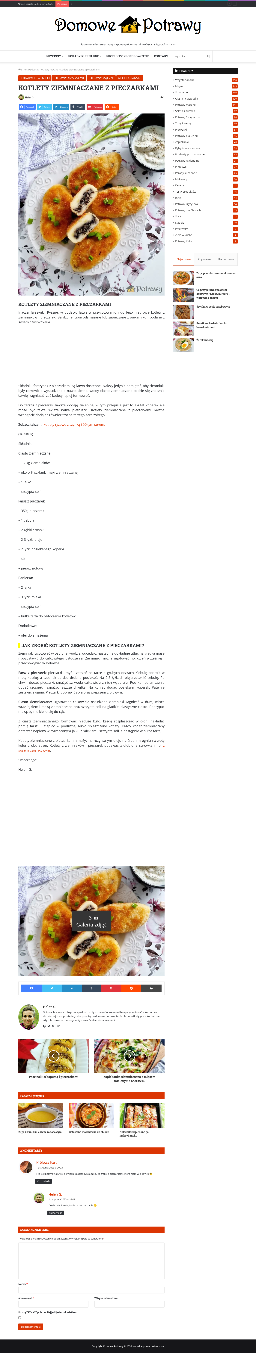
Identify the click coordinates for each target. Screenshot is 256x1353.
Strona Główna (29, 69)
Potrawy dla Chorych (188, 210)
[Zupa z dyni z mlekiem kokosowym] (40, 1115)
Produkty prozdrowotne (127, 56)
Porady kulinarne (83, 56)
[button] (91, 921)
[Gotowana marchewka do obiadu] (91, 1115)
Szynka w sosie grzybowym (213, 306)
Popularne (204, 259)
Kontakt (161, 56)
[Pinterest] (54, 1026)
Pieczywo (180, 167)
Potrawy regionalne (187, 160)
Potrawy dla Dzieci (34, 78)
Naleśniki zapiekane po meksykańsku (134, 1133)
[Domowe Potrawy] (128, 25)
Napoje (179, 222)
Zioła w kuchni (184, 235)
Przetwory (181, 229)
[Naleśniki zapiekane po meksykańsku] (142, 1115)
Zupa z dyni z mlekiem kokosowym (40, 1132)
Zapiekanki (182, 142)
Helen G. (29, 97)
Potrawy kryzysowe (69, 78)
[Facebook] (45, 1026)
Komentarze (226, 259)
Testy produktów (185, 191)
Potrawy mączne (49, 69)
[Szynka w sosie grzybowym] (183, 312)
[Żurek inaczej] (183, 345)
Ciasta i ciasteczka (186, 98)
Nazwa (23, 1284)
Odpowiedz (43, 1181)
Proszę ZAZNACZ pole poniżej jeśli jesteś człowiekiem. (47, 1312)
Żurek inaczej (204, 340)
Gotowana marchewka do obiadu (89, 1132)
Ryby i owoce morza (187, 148)
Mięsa (179, 86)
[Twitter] (49, 1026)
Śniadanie (181, 92)
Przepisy (53, 56)
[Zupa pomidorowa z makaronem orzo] (183, 278)
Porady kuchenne (186, 173)
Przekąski (181, 129)
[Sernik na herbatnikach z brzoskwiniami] (183, 328)
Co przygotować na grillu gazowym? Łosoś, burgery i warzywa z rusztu (213, 293)
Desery (179, 185)
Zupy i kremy (183, 123)
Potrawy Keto (183, 241)
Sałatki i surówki (185, 111)
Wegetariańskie (130, 78)
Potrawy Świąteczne (187, 117)
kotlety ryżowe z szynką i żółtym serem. (74, 424)
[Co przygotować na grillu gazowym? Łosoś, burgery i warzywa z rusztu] (183, 295)
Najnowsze (184, 259)
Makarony (181, 179)
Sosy (178, 216)
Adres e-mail (26, 1298)
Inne (178, 198)
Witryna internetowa (106, 1298)
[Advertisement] (91, 355)
